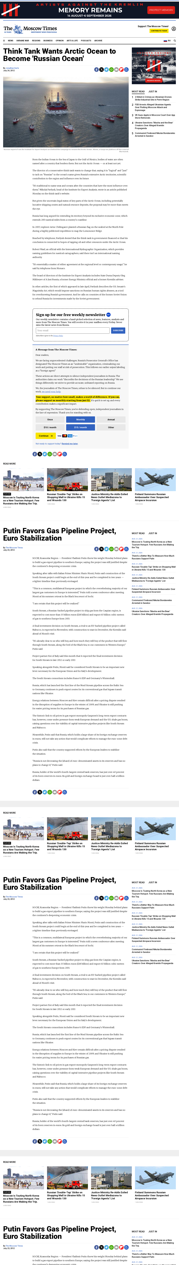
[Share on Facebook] (96, 69)
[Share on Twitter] (101, 69)
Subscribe (118, 330)
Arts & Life (72, 41)
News (10, 41)
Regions (36, 41)
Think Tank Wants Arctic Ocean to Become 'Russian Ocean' (59, 55)
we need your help (51, 391)
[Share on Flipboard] (121, 69)
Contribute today (159, 31)
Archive (98, 41)
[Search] (175, 40)
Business (48, 41)
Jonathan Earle (12, 68)
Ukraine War (22, 41)
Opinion (60, 41)
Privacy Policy (58, 336)
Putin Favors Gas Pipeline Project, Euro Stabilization (59, 534)
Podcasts (86, 41)
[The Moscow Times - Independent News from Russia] (30, 29)
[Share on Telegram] (106, 69)
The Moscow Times (14, 548)
